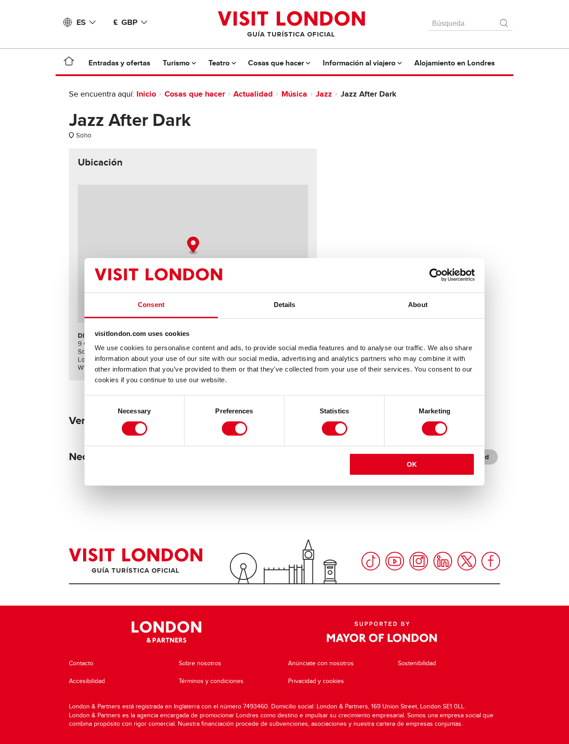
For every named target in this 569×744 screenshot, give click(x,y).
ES (81, 22)
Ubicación (100, 162)
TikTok (370, 561)
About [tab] (418, 304)
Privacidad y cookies (316, 681)
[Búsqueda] (505, 21)
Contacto (81, 663)
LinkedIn (442, 561)
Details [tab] (285, 304)
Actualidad (253, 94)
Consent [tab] (151, 304)
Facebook (490, 561)
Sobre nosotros (200, 663)
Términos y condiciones (211, 681)
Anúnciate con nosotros (321, 663)
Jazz (324, 94)
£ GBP (125, 22)
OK (412, 464)
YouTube (394, 561)
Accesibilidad (87, 681)
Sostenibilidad (417, 663)
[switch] (234, 428)
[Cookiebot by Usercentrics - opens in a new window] (436, 275)
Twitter (466, 561)
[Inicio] (69, 62)
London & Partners (166, 632)
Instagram (418, 561)
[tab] (100, 162)
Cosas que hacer (194, 94)
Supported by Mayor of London (381, 632)
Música (294, 94)
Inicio (146, 94)
